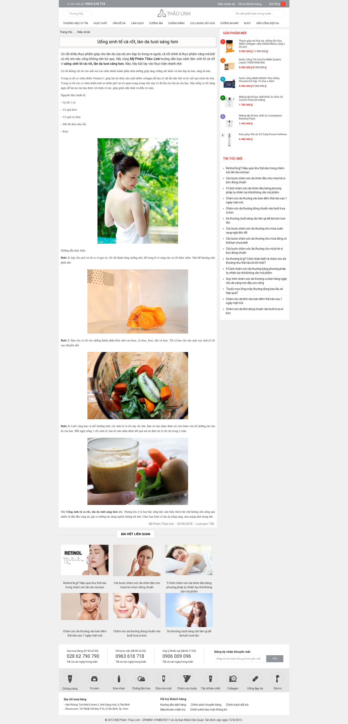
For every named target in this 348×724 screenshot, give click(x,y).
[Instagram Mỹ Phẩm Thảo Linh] (279, 700)
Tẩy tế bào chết (210, 688)
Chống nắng (70, 688)
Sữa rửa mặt (163, 688)
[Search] (281, 13)
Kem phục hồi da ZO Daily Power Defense (263, 134)
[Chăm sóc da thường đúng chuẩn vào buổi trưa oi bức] (137, 611)
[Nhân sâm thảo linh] (174, 12)
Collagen (232, 688)
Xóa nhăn (119, 688)
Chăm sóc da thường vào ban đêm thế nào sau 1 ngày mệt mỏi (85, 633)
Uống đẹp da (255, 688)
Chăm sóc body (187, 688)
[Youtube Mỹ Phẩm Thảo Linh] (272, 700)
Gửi (274, 658)
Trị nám (94, 688)
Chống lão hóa (141, 688)
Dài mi (278, 688)
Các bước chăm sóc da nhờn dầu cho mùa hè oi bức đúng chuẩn (137, 585)
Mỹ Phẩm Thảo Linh (127, 720)
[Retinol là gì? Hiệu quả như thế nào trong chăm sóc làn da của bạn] (85, 563)
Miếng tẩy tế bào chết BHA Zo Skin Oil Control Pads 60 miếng (261, 98)
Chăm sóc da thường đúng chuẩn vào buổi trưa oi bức (137, 633)
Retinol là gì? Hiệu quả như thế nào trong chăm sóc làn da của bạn (84, 585)
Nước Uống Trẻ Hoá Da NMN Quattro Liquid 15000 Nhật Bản (260, 61)
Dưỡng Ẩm (156, 23)
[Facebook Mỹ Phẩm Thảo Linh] (265, 700)
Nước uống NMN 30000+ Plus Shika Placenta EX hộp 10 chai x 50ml (259, 80)
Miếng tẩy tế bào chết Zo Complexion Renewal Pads (260, 117)
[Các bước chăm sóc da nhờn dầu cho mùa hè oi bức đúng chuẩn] (137, 563)
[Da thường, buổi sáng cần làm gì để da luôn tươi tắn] (189, 611)
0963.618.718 (86, 4)
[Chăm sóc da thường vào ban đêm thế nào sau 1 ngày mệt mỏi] (85, 611)
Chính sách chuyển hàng (206, 704)
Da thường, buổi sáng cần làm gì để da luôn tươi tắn (189, 633)
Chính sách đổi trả (237, 704)
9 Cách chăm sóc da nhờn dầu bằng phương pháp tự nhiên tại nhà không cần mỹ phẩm (189, 585)
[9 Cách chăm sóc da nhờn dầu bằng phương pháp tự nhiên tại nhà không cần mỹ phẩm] (189, 563)
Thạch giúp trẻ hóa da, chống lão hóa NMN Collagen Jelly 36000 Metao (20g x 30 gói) (262, 43)
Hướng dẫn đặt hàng (173, 704)
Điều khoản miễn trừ (172, 709)
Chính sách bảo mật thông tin (208, 709)
